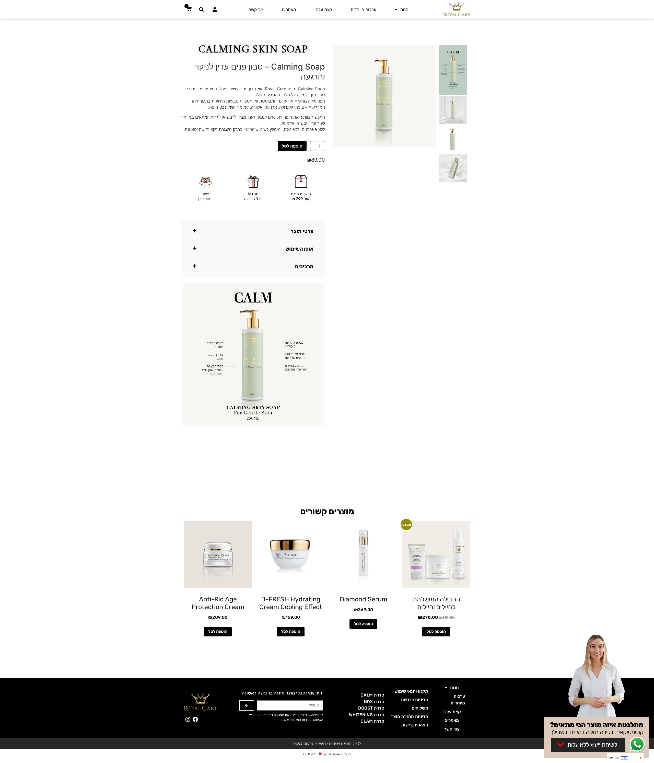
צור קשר (256, 9)
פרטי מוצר (302, 231)
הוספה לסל (292, 146)
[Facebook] (195, 719)
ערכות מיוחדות (363, 9)
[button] (201, 9)
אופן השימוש (299, 249)
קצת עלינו (323, 9)
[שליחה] (246, 705)
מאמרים (289, 9)
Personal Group (339, 754)
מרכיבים (304, 266)
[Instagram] (187, 719)
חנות (404, 9)
